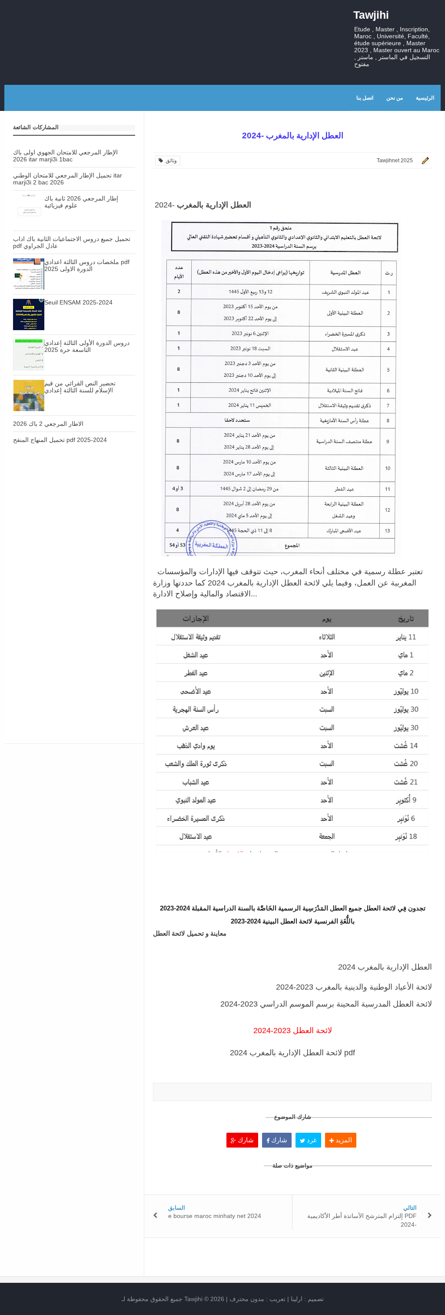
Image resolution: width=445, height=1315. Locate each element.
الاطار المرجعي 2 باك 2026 (48, 423)
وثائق (170, 160)
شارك (245, 1140)
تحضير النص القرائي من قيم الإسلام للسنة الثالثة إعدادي (80, 387)
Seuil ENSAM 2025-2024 (78, 302)
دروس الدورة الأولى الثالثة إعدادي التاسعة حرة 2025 (87, 346)
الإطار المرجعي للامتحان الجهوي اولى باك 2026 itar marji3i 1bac (65, 156)
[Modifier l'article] (424, 160)
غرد (311, 1140)
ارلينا (296, 1298)
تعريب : (257, 1298)
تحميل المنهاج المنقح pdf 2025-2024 (60, 439)
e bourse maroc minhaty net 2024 (214, 1215)
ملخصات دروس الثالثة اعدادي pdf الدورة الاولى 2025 (87, 265)
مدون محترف (246, 1298)
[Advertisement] (74, 528)
